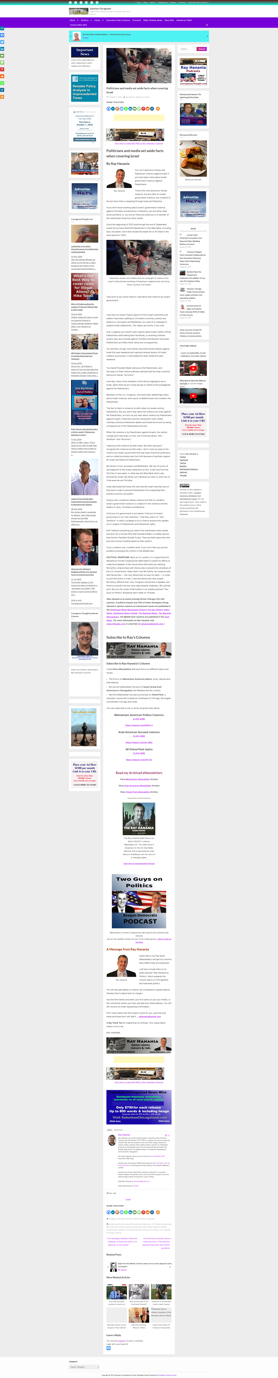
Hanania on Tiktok (184, 20)
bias (127, 1224)
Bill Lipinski (133, 1224)
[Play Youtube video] (193, 368)
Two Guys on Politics (151, 1230)
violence (118, 1233)
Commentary (121, 1219)
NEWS (193, 229)
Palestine (156, 1227)
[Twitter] (122, 107)
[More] (158, 107)
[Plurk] (117, 107)
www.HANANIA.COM (157, 1156)
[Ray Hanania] (112, 1145)
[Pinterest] (143, 107)
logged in (122, 1341)
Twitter (136, 1186)
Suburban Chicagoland (100, 8)
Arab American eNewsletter (137, 785)
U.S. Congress (164, 1230)
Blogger (86, 38)
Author (110, 1130)
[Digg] (152, 107)
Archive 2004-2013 (78, 25)
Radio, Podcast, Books (152, 20)
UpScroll (183, 472)
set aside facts (111, 1230)
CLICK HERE (139, 719)
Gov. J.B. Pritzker (153, 1224)
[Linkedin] (130, 107)
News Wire (169, 20)
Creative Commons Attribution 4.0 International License (190, 496)
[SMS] (139, 107)
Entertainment (163, 2)
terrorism (138, 1230)
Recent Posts (118, 1130)
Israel (169, 1224)
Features (173, 2)
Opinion (152, 2)
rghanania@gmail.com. (141, 1181)
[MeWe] (113, 107)
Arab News (159, 1163)
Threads (183, 475)
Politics (143, 1219)
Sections (85, 20)
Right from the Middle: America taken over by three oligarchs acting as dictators (145, 1265)
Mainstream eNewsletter (138, 779)
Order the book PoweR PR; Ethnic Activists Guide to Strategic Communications (191, 333)
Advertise (182, 2)
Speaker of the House (126, 1230)
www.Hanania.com (115, 624)
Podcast (136, 1219)
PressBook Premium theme (167, 1375)
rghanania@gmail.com (152, 624)
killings (122, 1227)
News (145, 2)
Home (139, 2)
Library (97, 20)
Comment (136, 20)
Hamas (163, 1224)
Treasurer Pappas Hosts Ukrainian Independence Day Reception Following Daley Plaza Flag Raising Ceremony (193, 258)
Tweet (128, 1199)
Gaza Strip (143, 1224)
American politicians (117, 1224)
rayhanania (151, 1219)
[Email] (135, 107)
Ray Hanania (130, 97)
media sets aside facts (133, 1227)
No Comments (144, 97)
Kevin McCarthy (112, 1227)
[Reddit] (148, 107)
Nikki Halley (147, 1227)
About (72, 20)
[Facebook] (109, 107)
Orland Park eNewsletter (138, 792)
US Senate (110, 1233)
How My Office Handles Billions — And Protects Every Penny (107, 34)
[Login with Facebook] (108, 1348)
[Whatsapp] (126, 107)
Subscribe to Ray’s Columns (198, 2)
